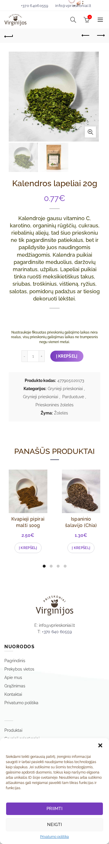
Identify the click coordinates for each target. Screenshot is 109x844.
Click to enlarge (90, 131)
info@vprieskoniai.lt (73, 5)
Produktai (13, 730)
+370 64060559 (35, 5)
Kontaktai (13, 694)
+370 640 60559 (57, 631)
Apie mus (13, 677)
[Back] (8, 35)
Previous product (85, 35)
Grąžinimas (14, 686)
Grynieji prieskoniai (65, 388)
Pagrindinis (14, 660)
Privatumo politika (54, 837)
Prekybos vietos (19, 669)
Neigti (54, 824)
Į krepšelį (67, 356)
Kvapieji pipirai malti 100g (27, 522)
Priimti (54, 808)
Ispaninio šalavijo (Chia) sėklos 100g (81, 525)
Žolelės (61, 413)
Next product (100, 35)
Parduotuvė (73, 396)
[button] (100, 745)
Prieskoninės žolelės (54, 405)
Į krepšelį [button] (28, 548)
